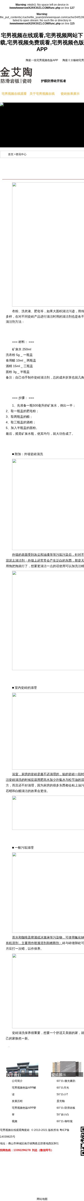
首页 (10, 154)
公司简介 (17, 1081)
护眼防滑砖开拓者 (53, 81)
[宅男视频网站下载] (12, 104)
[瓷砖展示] (67, 1076)
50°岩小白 (63, 1114)
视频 (14, 1121)
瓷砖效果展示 (70, 93)
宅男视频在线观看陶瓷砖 (15, 1130)
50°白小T (62, 1094)
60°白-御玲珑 (65, 1121)
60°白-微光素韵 (66, 1081)
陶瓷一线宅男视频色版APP (42, 60)
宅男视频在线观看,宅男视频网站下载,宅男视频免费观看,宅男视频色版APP (42, 42)
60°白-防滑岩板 (66, 1107)
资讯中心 (21, 154)
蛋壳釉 (61, 1101)
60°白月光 (63, 1087)
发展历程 (17, 1101)
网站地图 (42, 1199)
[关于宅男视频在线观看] (22, 1076)
